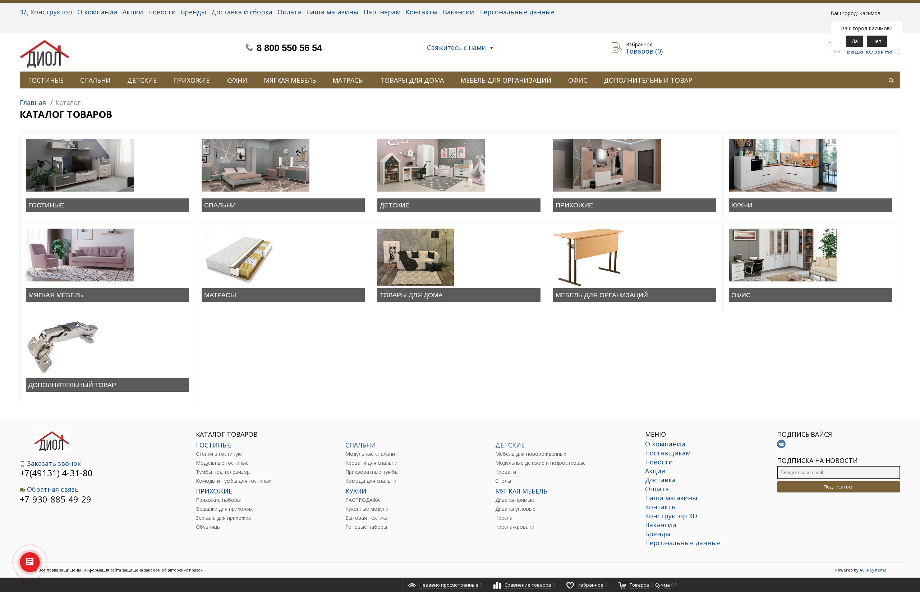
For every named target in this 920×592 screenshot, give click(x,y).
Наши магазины (332, 12)
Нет (877, 41)
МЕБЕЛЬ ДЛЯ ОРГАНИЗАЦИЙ (506, 80)
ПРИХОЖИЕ (191, 80)
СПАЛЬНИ (95, 80)
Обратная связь (53, 489)
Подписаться (839, 486)
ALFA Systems (873, 570)
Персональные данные (517, 12)
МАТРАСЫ (348, 80)
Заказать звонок (54, 463)
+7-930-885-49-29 (55, 499)
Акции (133, 12)
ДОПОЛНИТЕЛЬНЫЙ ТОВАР (648, 80)
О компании (97, 12)
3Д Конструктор (46, 12)
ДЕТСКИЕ (142, 80)
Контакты (422, 12)
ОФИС (577, 80)
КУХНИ (236, 80)
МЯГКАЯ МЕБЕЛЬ (290, 80)
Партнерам (382, 12)
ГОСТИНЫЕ (46, 80)
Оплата (289, 12)
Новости (162, 12)
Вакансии (458, 12)
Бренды (193, 12)
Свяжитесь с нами (456, 47)
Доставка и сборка (241, 12)
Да (854, 41)
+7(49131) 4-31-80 (56, 473)
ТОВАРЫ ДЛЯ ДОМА (412, 80)
